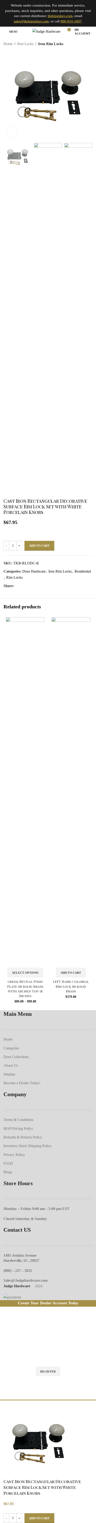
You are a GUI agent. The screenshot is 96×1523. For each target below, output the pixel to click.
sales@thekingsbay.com (31, 21)
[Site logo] (46, 31)
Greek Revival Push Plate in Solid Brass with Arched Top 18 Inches (25, 988)
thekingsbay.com (60, 16)
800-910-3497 (71, 21)
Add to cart (39, 545)
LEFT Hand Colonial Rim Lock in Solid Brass (71, 986)
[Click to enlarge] (12, 132)
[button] (71, 972)
